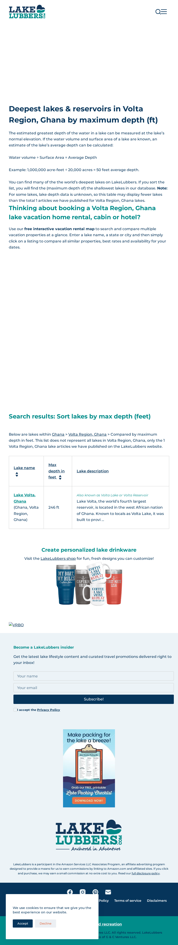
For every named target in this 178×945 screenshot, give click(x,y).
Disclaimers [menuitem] (157, 901)
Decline (45, 923)
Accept (22, 923)
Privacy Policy (48, 710)
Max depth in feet (56, 471)
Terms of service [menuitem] (127, 901)
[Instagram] (83, 892)
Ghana (58, 434)
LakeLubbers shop (58, 558)
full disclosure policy (146, 873)
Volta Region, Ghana (87, 434)
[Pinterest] (95, 892)
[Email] (108, 892)
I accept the (38, 710)
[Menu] (164, 12)
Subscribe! (94, 699)
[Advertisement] (89, 58)
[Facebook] (70, 892)
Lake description (93, 471)
